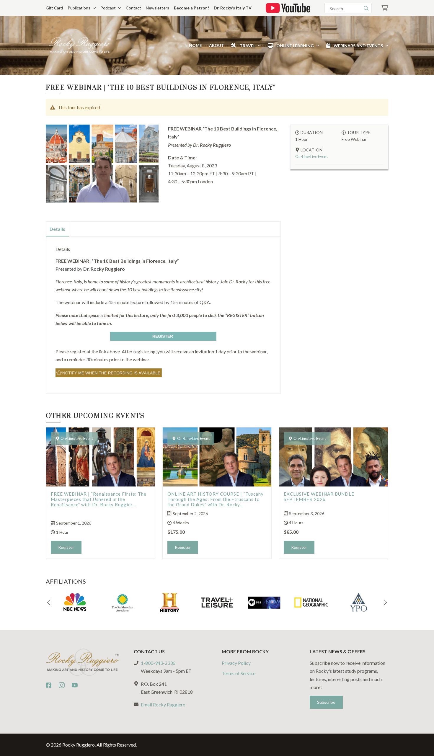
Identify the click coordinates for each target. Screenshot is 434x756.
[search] (366, 8)
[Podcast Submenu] (118, 8)
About (216, 45)
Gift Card (54, 7)
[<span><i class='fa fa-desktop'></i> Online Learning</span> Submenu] (316, 45)
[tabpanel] (163, 312)
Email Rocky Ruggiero (163, 704)
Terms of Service (238, 673)
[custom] (49, 685)
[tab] (57, 229)
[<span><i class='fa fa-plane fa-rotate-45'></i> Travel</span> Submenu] (258, 45)
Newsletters (157, 7)
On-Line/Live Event (311, 156)
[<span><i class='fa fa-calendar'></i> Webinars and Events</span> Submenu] (385, 45)
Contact (133, 7)
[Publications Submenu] (93, 8)
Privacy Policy (236, 663)
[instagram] (62, 685)
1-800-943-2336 (158, 663)
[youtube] (75, 685)
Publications (79, 7)
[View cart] (384, 8)
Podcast (108, 7)
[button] (49, 602)
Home (195, 45)
